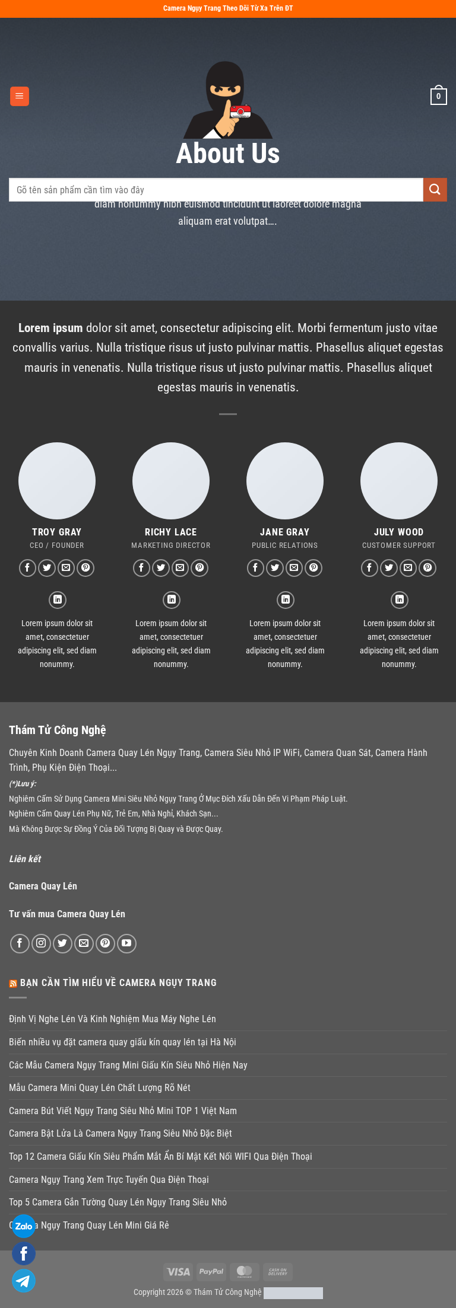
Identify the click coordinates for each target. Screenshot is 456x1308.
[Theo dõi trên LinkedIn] (57, 600)
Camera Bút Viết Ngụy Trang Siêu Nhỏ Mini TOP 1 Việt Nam (123, 1110)
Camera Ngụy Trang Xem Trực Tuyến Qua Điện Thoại (109, 1179)
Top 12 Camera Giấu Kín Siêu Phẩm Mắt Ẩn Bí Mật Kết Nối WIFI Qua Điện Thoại (160, 1156)
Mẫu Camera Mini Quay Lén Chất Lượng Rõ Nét (100, 1087)
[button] (19, 96)
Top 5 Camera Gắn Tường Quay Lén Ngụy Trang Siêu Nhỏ (118, 1202)
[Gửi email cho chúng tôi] (66, 568)
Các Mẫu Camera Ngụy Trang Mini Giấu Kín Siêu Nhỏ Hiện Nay (128, 1065)
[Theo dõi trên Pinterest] (85, 568)
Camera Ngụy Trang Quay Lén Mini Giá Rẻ (89, 1225)
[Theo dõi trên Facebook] (28, 568)
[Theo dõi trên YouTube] (127, 943)
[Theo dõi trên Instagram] (41, 943)
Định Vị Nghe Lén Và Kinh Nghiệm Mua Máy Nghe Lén (112, 1019)
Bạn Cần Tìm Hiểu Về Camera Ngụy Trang (118, 982)
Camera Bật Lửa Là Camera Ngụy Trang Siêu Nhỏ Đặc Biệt (120, 1133)
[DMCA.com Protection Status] (293, 1292)
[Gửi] (435, 189)
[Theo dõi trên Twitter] (47, 568)
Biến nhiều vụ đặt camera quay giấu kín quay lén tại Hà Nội (122, 1042)
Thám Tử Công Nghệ (228, 1292)
